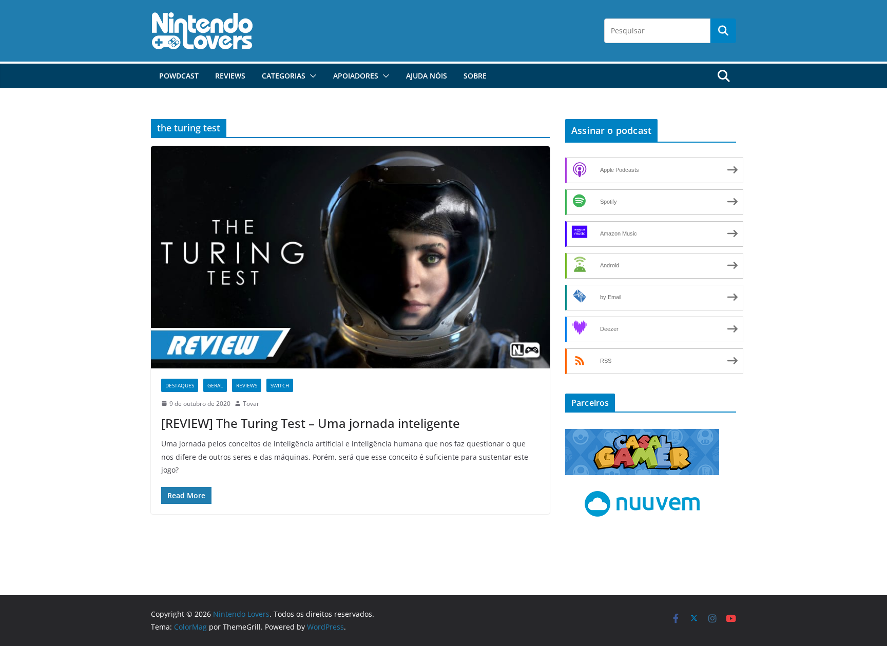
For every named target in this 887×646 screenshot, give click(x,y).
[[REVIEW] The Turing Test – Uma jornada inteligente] (350, 257)
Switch (280, 385)
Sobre (475, 76)
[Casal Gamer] (642, 435)
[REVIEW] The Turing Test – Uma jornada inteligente (310, 423)
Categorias (283, 76)
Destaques (179, 385)
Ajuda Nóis (426, 76)
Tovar (251, 403)
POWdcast (179, 76)
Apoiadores (355, 76)
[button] (311, 76)
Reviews (230, 76)
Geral (215, 385)
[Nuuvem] (642, 490)
